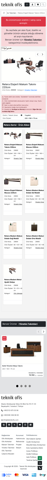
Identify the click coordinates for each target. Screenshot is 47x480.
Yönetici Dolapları (41, 202)
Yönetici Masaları (40, 158)
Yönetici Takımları (9, 13)
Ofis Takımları (6, 451)
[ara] (43, 4)
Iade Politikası (31, 457)
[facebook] (9, 425)
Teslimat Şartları (32, 460)
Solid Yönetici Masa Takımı (12, 366)
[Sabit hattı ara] (40, 468)
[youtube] (19, 425)
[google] (3, 425)
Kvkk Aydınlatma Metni (34, 448)
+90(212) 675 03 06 (10, 410)
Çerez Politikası (32, 451)
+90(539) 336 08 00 (11, 415)
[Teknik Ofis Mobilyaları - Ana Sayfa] (11, 4)
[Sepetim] (37, 4)
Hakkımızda (20, 438)
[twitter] (14, 425)
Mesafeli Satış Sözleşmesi (35, 445)
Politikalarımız (31, 435)
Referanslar (20, 441)
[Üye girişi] (32, 4)
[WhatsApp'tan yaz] (40, 458)
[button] (43, 331)
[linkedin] (30, 425)
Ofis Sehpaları (18, 293)
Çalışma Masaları (8, 454)
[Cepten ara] (40, 463)
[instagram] (25, 425)
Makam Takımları (8, 445)
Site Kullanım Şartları (33, 439)
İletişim (18, 448)
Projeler (19, 445)
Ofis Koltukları (7, 441)
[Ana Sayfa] (3, 13)
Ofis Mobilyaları (7, 438)
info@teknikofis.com (10, 420)
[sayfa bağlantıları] (27, 4)
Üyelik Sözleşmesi (33, 442)
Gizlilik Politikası (32, 454)
